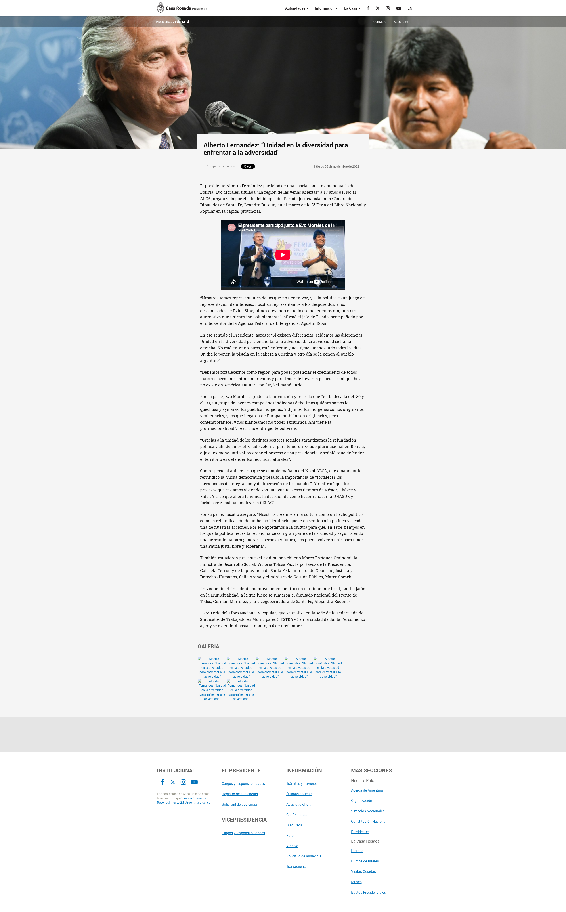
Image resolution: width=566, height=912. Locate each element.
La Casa (351, 8)
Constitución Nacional (368, 821)
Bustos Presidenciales (368, 892)
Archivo (292, 845)
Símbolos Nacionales (367, 811)
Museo (356, 881)
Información (325, 8)
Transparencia (297, 866)
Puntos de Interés (365, 861)
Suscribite (401, 21)
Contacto (379, 21)
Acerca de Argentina (367, 790)
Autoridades (295, 8)
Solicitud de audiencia (239, 804)
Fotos (290, 835)
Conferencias (296, 814)
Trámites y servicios (301, 783)
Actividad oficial (299, 804)
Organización (361, 800)
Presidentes (360, 831)
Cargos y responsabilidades (243, 783)
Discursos (294, 825)
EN (409, 8)
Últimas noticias (299, 794)
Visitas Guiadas (363, 871)
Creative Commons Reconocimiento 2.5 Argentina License (183, 800)
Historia (357, 850)
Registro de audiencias (240, 794)
